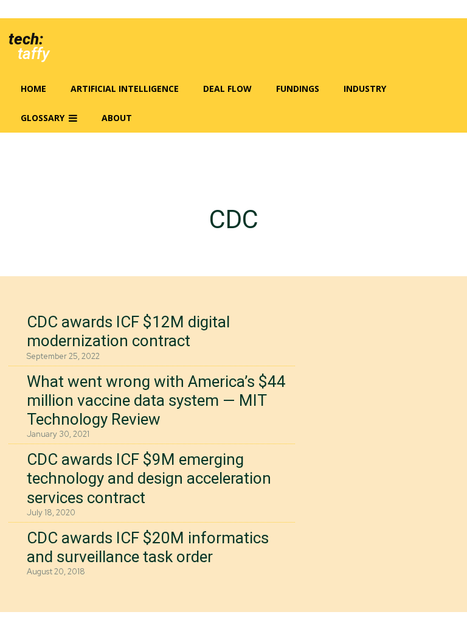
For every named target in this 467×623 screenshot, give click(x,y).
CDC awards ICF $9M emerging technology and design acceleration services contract (149, 478)
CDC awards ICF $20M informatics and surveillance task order (148, 547)
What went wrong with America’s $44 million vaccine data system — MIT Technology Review (156, 400)
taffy (33, 53)
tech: (26, 39)
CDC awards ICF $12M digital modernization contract (128, 331)
